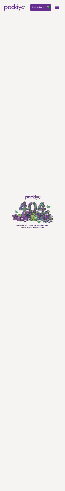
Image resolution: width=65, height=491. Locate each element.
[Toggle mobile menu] (57, 7)
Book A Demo (38, 7)
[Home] (14, 7)
